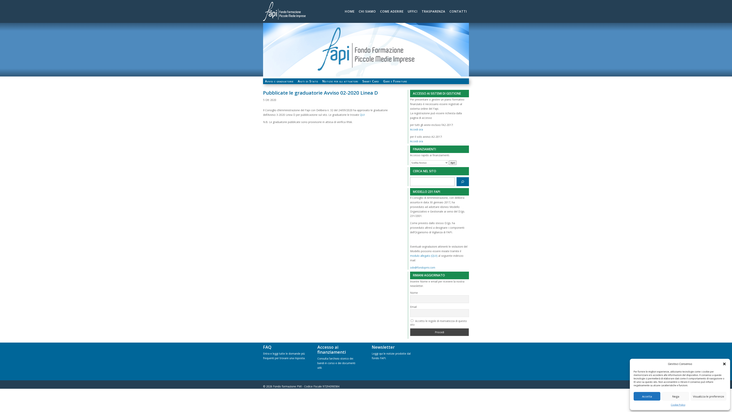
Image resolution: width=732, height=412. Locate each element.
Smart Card (370, 81)
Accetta (647, 396)
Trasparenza (433, 12)
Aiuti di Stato (308, 81)
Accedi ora (416, 129)
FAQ (267, 347)
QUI (362, 115)
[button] (724, 364)
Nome (414, 293)
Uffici (412, 12)
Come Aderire (392, 12)
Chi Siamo (367, 12)
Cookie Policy (678, 404)
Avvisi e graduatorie (279, 81)
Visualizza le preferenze (708, 396)
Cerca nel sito (424, 171)
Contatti (458, 12)
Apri (452, 162)
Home (350, 12)
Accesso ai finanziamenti (331, 349)
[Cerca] (463, 181)
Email (413, 307)
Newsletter (383, 347)
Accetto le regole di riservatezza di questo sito (438, 322)
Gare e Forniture (395, 81)
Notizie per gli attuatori (340, 81)
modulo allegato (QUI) (423, 256)
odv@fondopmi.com (422, 267)
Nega (675, 396)
